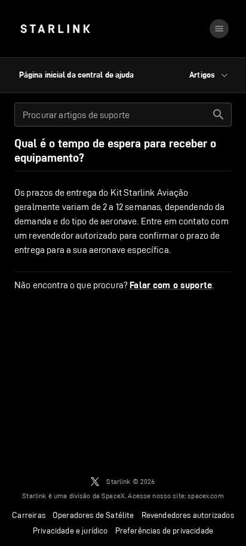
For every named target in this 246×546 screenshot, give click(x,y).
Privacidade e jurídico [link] (70, 530)
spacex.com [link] (205, 495)
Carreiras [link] (28, 515)
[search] (218, 115)
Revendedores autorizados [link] (188, 515)
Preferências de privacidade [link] (164, 530)
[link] (55, 29)
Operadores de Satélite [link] (93, 515)
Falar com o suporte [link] (171, 285)
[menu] (219, 28)
